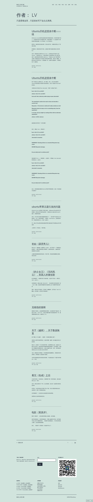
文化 (56, 4)
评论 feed (60, 486)
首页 (53, 4)
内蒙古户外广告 (40, 483)
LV (16, 483)
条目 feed (60, 484)
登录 (59, 483)
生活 (66, 4)
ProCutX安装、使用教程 (26, 486)
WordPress (73, 497)
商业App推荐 (40, 484)
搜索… (38, 457)
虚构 (69, 4)
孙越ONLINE (39, 490)
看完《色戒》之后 (41, 375)
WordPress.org (61, 488)
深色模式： (88, 500)
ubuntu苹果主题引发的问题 (46, 206)
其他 (76, 4)
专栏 (72, 4)
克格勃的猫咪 (39, 307)
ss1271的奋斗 (40, 488)
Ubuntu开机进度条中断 (44, 78)
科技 (63, 4)
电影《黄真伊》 (40, 412)
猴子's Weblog (40, 487)
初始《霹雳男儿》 (41, 243)
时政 (59, 4)
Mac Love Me (20, 4)
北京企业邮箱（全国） (41, 486)
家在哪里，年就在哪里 (25, 483)
